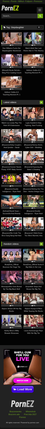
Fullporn (28, 1)
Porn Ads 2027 (30, 414)
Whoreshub (31, 412)
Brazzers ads (14, 414)
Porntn (14, 1)
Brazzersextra (15, 412)
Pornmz (6, 1)
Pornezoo (38, 1)
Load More (24, 389)
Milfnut (21, 1)
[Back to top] (37, 422)
